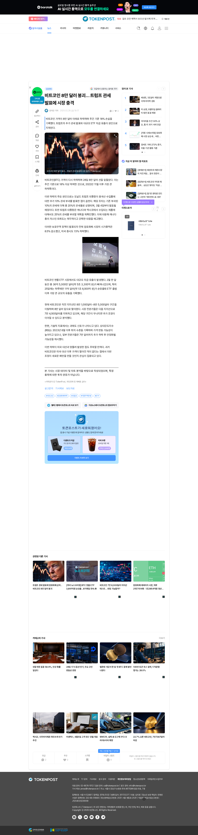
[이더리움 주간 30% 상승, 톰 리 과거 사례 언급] (135, 125)
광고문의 (49, 388)
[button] (163, 89)
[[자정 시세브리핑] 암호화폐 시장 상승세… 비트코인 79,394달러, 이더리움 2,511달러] (135, 137)
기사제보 (59, 388)
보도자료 (70, 388)
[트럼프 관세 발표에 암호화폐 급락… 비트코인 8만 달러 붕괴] (48, 571)
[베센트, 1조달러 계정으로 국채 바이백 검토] (135, 102)
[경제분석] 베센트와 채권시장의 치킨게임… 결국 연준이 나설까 (150, 173)
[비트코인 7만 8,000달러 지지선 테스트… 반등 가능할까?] (115, 571)
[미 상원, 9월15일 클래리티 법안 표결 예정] (135, 114)
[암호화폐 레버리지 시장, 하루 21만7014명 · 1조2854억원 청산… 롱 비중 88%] (149, 571)
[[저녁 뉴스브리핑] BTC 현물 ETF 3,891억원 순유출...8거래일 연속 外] (82, 571)
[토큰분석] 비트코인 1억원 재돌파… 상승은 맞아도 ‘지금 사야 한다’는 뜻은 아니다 (150, 185)
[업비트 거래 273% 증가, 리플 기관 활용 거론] (135, 149)
